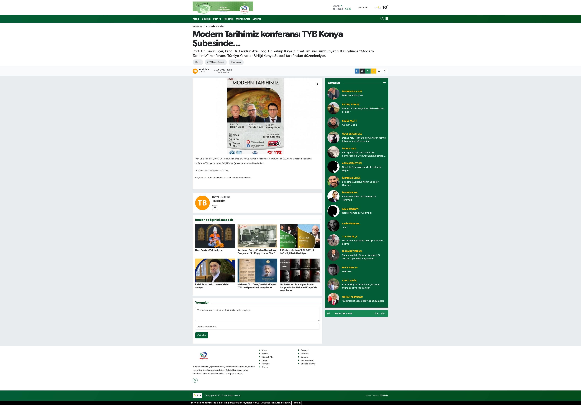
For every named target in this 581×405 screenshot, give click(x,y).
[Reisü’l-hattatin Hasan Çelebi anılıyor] (215, 270)
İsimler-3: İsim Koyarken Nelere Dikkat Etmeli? (363, 110)
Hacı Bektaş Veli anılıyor (208, 250)
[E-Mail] (214, 207)
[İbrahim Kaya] (333, 196)
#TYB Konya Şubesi (215, 62)
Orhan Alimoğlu (352, 297)
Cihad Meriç (349, 281)
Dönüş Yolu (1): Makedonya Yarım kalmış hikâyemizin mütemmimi (364, 139)
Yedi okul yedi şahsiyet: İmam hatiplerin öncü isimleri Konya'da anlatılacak (298, 287)
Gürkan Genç (349, 125)
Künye (265, 367)
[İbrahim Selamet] (333, 93)
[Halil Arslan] (333, 269)
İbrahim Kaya (350, 193)
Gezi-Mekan (307, 360)
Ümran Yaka (349, 149)
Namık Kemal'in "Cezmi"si (357, 213)
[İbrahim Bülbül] (333, 181)
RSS (199, 395)
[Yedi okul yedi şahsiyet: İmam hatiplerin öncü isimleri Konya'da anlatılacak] (300, 270)
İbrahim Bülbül (351, 178)
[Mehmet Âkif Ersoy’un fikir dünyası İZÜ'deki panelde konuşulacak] (257, 270)
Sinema (257, 19)
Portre (217, 19)
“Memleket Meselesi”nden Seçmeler (363, 301)
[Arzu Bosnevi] (333, 211)
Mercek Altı (243, 19)
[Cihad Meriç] (333, 284)
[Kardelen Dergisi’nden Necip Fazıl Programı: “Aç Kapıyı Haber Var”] (257, 236)
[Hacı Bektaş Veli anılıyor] (215, 236)
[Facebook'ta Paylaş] (357, 71)
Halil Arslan (350, 268)
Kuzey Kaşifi (349, 121)
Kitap (196, 19)
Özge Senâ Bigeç (352, 134)
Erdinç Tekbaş (350, 104)
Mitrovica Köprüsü (352, 95)
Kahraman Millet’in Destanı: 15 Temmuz (359, 198)
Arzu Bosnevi (350, 209)
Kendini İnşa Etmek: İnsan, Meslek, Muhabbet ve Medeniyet (361, 286)
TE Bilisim (218, 200)
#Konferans (236, 62)
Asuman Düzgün (352, 163)
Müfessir (347, 271)
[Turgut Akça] (333, 240)
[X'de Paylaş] (362, 71)
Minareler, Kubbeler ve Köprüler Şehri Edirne (363, 242)
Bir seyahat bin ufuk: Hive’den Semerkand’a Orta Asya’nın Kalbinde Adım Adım (362, 154)
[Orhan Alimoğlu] (333, 299)
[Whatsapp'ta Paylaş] (368, 71)
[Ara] (382, 19)
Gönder (201, 335)
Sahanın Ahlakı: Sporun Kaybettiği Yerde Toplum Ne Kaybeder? (361, 257)
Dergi (264, 360)
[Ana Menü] (386, 19)
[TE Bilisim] (202, 203)
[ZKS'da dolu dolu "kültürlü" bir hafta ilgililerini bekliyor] (300, 236)
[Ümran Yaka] (333, 152)
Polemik (228, 19)
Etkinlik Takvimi (215, 27)
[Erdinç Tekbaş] (333, 108)
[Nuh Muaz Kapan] (333, 255)
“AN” (345, 227)
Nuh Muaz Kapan (352, 251)
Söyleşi (206, 19)
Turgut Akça (350, 237)
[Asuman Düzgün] (333, 167)
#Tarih (197, 62)
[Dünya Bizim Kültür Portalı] (223, 7)
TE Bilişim (384, 395)
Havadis (266, 364)
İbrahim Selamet (352, 91)
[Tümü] (384, 83)
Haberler (197, 27)
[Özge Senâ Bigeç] (333, 137)
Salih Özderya (350, 224)
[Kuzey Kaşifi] (333, 122)
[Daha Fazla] (373, 71)
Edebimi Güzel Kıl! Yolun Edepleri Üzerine (360, 183)
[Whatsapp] (195, 380)
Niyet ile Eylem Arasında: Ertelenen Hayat (361, 169)
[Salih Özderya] (333, 225)
